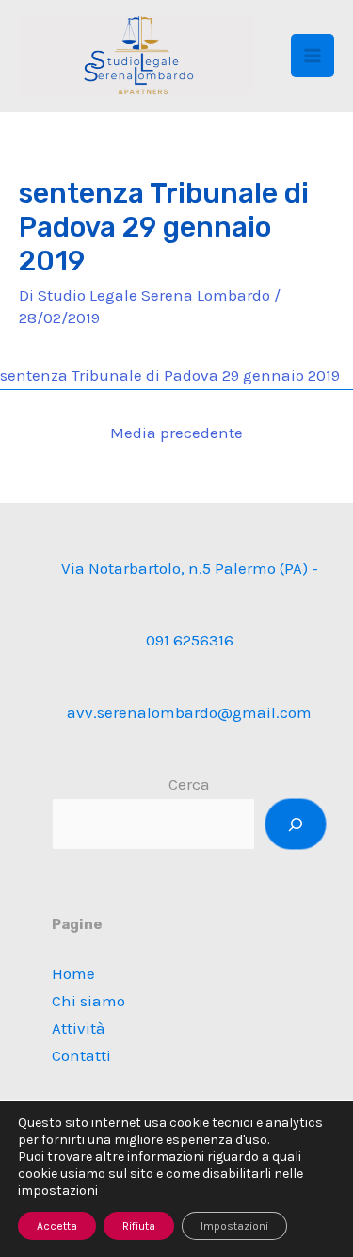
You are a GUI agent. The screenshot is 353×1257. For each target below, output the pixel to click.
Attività (78, 1028)
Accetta (57, 1226)
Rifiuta (138, 1226)
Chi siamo (88, 1000)
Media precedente (176, 432)
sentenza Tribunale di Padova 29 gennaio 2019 (170, 375)
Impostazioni (234, 1226)
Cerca (189, 784)
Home (73, 973)
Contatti (81, 1055)
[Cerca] (296, 824)
